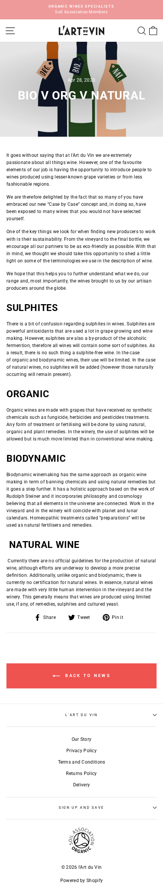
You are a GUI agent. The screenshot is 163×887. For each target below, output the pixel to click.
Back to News (87, 675)
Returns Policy (81, 773)
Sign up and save (81, 808)
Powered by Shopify (81, 880)
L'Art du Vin (81, 715)
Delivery (81, 785)
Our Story (82, 739)
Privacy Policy (81, 750)
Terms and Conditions (81, 762)
